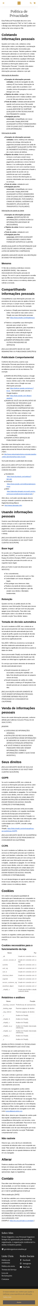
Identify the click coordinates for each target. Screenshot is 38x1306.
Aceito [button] (19, 1302)
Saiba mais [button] (7, 1297)
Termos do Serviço (9, 1269)
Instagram (26, 1263)
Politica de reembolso (6, 1261)
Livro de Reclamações (7, 1274)
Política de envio (8, 1266)
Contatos (5, 1279)
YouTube (26, 1267)
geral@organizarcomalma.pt (15, 1249)
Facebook (26, 1260)
